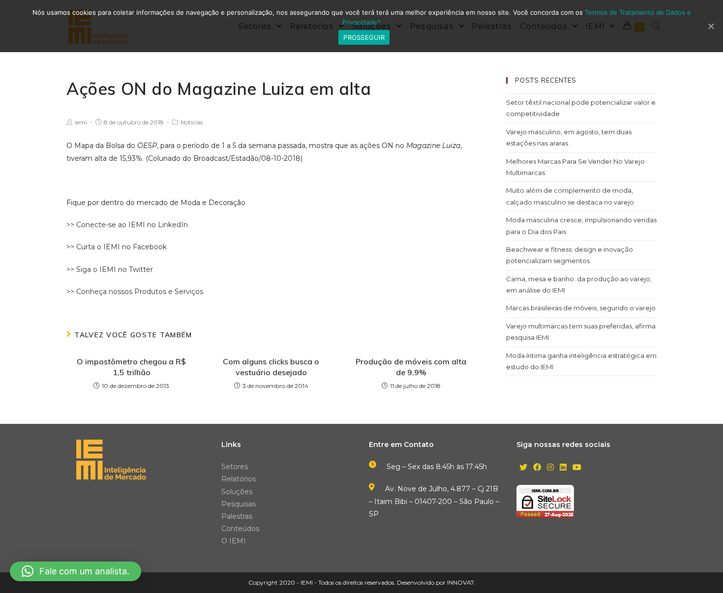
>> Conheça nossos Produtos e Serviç (130, 291)
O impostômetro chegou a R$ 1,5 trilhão (131, 366)
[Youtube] (576, 468)
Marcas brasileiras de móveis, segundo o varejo (581, 308)
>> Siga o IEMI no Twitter (109, 269)
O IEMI (233, 540)
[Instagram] (550, 468)
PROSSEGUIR (364, 37)
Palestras (236, 516)
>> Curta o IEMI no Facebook (116, 246)
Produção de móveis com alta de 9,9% (411, 366)
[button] (75, 571)
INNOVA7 (460, 582)
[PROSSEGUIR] (711, 26)
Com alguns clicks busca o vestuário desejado (271, 366)
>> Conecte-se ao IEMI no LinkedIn (127, 224)
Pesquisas (238, 504)
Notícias (192, 122)
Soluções (236, 491)
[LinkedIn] (563, 468)
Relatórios (238, 478)
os (199, 291)
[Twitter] (523, 468)
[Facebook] (537, 468)
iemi (81, 122)
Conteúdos (240, 528)
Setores (234, 466)
